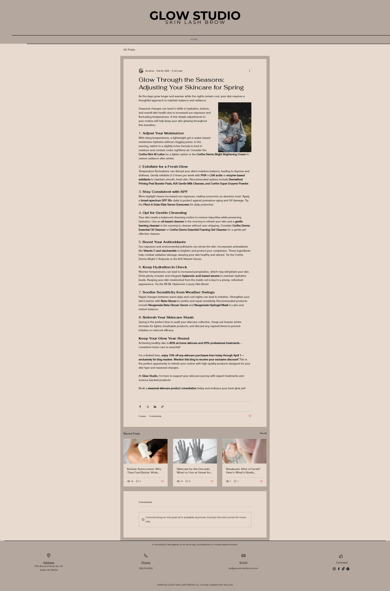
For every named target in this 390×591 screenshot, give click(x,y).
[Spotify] (348, 569)
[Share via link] (162, 406)
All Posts (129, 49)
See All (263, 433)
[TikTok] (343, 569)
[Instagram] (334, 569)
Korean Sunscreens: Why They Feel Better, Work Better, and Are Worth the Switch (144, 470)
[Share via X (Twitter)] (147, 406)
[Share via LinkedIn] (155, 406)
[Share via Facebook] (140, 406)
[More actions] (249, 71)
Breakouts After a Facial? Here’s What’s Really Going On (243, 470)
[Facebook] (339, 569)
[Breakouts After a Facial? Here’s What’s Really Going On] (244, 451)
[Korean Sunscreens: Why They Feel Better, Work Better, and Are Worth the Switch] (146, 451)
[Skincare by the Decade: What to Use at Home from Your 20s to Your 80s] (195, 451)
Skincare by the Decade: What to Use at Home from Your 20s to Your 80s (195, 470)
